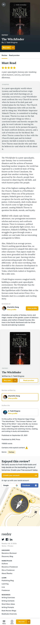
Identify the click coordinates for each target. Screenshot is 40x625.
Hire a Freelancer (8, 570)
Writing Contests (8, 601)
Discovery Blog (7, 556)
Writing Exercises (8, 597)
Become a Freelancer (10, 567)
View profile (32, 308)
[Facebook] (7, 539)
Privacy (10, 546)
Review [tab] (4, 55)
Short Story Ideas (8, 604)
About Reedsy (7, 573)
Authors (5, 564)
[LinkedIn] (11, 539)
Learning (5, 584)
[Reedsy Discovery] (6, 535)
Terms (4, 546)
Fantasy (5, 35)
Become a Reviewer (9, 553)
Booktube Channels (9, 614)
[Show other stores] (13, 48)
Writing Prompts (8, 607)
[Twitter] (3, 539)
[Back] (4, 4)
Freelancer (6, 590)
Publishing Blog (8, 581)
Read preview (28, 380)
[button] (4, 621)
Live (3, 587)
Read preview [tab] (14, 55)
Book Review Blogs (9, 611)
